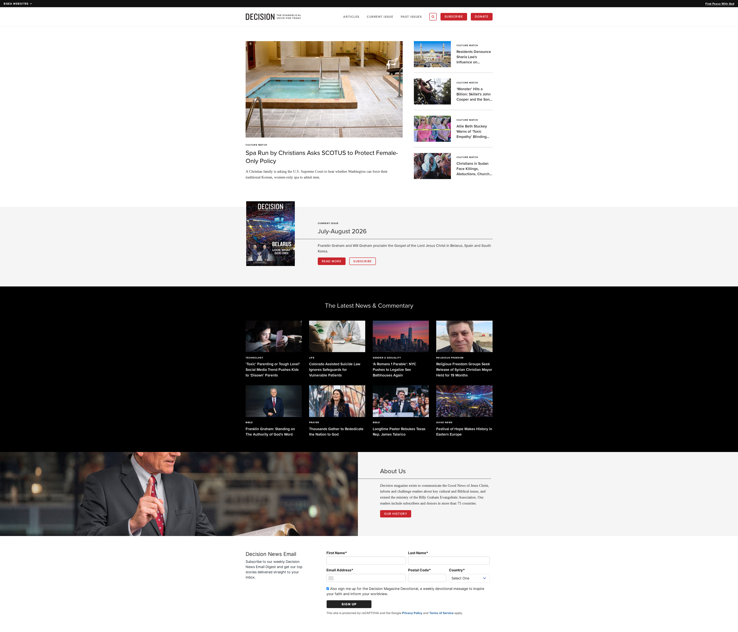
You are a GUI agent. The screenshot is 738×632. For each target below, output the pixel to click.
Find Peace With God (719, 4)
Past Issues (411, 16)
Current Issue (380, 16)
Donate (481, 16)
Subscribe (454, 16)
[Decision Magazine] (273, 17)
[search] (433, 16)
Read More (332, 261)
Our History (395, 513)
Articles (351, 16)
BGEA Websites (16, 4)
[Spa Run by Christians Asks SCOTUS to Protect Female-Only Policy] (324, 89)
